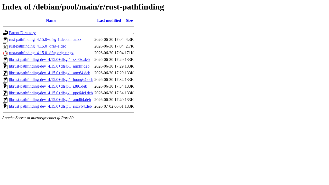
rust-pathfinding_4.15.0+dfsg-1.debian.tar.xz (45, 39)
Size (129, 20)
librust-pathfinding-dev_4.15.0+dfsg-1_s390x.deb (49, 59)
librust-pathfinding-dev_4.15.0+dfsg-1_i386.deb (48, 86)
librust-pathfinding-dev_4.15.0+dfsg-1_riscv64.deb (50, 106)
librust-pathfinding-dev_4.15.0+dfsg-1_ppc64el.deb (51, 93)
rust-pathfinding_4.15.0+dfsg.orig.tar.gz (41, 53)
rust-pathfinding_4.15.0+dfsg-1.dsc (37, 46)
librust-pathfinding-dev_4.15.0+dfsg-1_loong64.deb (51, 79)
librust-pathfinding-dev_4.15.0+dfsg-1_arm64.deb (49, 73)
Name (51, 20)
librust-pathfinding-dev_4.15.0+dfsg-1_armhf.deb (49, 66)
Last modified (109, 20)
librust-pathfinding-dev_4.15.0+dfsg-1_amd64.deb (50, 99)
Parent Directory (22, 33)
